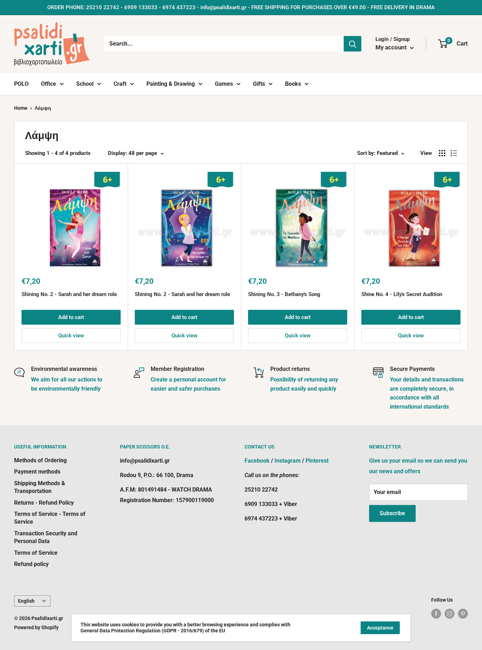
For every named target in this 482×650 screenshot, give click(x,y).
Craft (120, 83)
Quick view (71, 335)
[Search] (352, 44)
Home (21, 108)
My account (391, 47)
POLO (21, 83)
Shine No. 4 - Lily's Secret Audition (401, 294)
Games (224, 83)
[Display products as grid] (442, 153)
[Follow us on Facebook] (436, 614)
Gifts (259, 83)
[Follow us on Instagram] (449, 614)
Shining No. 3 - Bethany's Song (284, 294)
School (85, 83)
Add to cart (71, 317)
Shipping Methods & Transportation (39, 487)
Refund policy (31, 564)
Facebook (257, 460)
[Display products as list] (454, 153)
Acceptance (380, 628)
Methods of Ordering (40, 460)
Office (48, 83)
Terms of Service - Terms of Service (49, 518)
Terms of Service (36, 552)
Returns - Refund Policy (44, 502)
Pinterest (317, 460)
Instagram (288, 460)
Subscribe (392, 513)
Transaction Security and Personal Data (45, 537)
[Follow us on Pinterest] (463, 614)
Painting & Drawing (170, 83)
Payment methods (37, 471)
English (26, 601)
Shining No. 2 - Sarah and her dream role (69, 294)
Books (293, 83)
